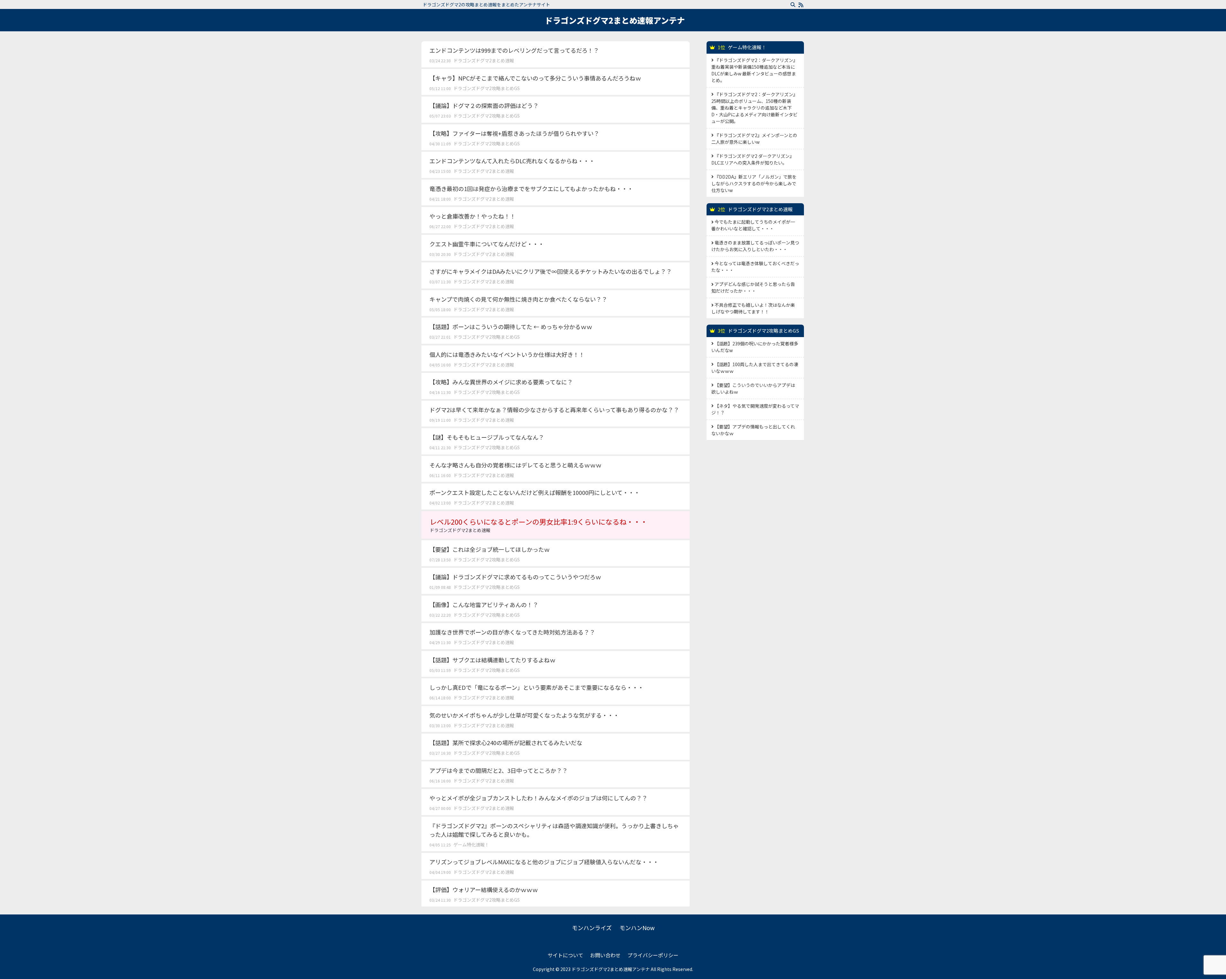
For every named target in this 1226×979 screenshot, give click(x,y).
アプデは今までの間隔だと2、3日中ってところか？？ (498, 770)
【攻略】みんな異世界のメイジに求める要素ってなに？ (501, 382)
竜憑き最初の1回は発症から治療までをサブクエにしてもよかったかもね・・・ (531, 188)
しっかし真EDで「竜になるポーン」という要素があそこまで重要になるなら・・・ (536, 687)
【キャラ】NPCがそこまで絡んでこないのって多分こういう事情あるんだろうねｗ (535, 78)
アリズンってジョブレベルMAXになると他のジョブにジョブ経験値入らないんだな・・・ (544, 862)
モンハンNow (637, 927)
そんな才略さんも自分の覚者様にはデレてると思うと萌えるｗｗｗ (515, 465)
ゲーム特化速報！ (471, 844)
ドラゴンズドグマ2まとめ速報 (483, 60)
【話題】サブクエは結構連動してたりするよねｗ (492, 660)
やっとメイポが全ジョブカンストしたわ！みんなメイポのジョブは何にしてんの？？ (538, 798)
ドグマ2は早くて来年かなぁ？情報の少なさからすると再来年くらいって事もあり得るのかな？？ (554, 409)
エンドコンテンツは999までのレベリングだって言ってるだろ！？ (514, 50)
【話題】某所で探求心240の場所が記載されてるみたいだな (505, 742)
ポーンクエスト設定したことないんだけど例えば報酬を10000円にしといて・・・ (534, 492)
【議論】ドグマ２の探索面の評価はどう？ (484, 105)
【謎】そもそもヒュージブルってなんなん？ (486, 437)
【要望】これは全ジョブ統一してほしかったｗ (489, 549)
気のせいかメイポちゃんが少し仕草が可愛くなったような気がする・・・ (524, 715)
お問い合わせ (605, 955)
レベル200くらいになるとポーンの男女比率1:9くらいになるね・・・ (538, 524)
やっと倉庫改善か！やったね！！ (472, 216)
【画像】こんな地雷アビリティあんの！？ (483, 604)
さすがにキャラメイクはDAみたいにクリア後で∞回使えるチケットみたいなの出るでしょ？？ (550, 271)
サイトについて (565, 955)
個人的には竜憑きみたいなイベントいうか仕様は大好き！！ (507, 354)
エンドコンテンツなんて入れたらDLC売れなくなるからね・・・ (512, 161)
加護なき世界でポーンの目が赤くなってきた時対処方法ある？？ (512, 632)
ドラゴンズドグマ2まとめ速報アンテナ (615, 20)
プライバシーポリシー (652, 955)
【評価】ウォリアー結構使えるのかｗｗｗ (483, 889)
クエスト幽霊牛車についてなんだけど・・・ (486, 244)
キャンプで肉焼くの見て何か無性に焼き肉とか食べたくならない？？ (518, 299)
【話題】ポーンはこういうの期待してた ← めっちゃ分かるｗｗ (510, 326)
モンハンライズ (592, 927)
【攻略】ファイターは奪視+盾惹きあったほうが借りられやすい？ (514, 133)
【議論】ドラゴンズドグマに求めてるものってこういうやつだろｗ (515, 577)
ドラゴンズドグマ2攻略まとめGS (486, 88)
